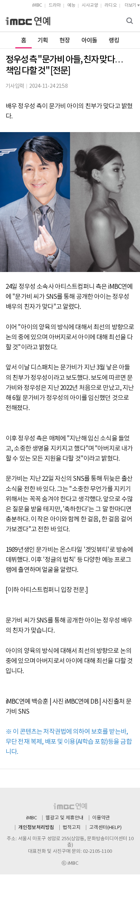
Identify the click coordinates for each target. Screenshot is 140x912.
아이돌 (89, 40)
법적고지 (72, 828)
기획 (42, 40)
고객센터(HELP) (105, 828)
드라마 (55, 5)
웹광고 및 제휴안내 (65, 818)
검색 (130, 21)
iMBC (37, 5)
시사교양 (90, 5)
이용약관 (101, 818)
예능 (71, 5)
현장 (64, 40)
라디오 (111, 5)
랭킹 (114, 40)
